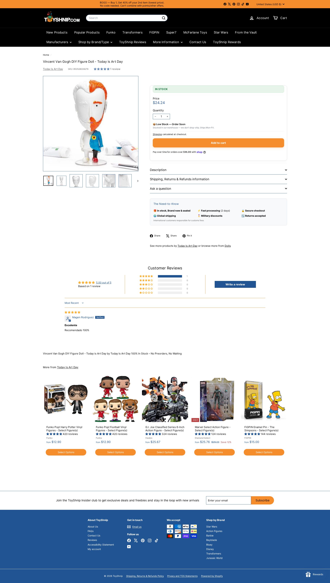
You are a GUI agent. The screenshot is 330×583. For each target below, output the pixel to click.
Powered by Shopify (212, 576)
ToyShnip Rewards (227, 42)
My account (94, 549)
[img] (72, 312)
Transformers (132, 32)
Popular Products (87, 32)
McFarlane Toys (195, 32)
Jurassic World (214, 558)
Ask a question (160, 188)
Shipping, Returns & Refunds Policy (145, 576)
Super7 (171, 32)
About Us (93, 526)
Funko (111, 32)
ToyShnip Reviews (132, 42)
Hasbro (148, 438)
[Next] (136, 181)
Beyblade (211, 539)
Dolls (228, 245)
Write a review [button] (235, 284)
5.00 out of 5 (103, 282)
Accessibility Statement (101, 544)
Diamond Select (202, 438)
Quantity (158, 110)
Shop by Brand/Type (94, 42)
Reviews (92, 539)
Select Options (66, 452)
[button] (102, 69)
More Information (166, 42)
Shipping (157, 134)
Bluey (209, 544)
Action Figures (214, 531)
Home (46, 55)
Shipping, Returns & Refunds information (179, 179)
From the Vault (246, 32)
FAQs (91, 531)
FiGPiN (154, 32)
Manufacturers (57, 42)
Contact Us (197, 42)
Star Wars (221, 32)
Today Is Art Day (53, 69)
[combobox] (127, 18)
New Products (56, 32)
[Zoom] (90, 123)
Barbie (209, 535)
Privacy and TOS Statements (182, 576)
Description (158, 170)
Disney (210, 549)
